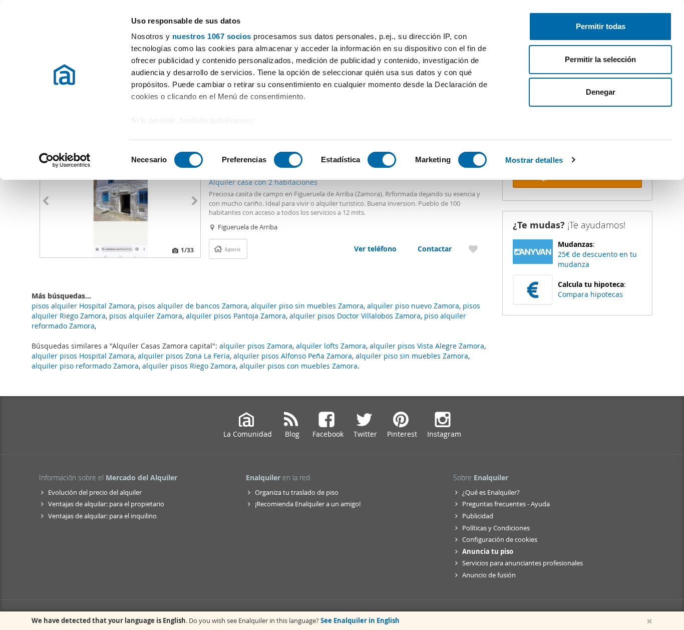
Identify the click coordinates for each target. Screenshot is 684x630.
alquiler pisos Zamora (255, 346)
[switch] (288, 160)
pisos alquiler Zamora (145, 316)
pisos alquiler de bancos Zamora (192, 305)
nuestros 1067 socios (211, 36)
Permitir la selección (600, 59)
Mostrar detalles (534, 160)
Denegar (600, 92)
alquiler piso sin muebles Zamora (412, 356)
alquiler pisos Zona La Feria (184, 356)
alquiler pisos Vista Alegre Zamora (427, 346)
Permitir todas (600, 26)
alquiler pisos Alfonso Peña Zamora (292, 356)
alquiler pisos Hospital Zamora (83, 356)
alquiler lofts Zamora (331, 346)
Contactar (435, 248)
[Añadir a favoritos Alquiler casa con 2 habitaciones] (473, 248)
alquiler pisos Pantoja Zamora (236, 316)
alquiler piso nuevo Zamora (413, 305)
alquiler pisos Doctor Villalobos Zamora (355, 316)
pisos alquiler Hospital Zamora (83, 305)
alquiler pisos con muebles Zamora (298, 366)
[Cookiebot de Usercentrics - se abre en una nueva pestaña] (65, 160)
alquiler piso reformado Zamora (85, 366)
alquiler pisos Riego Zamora (189, 366)
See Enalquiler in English (360, 620)
